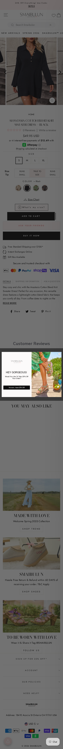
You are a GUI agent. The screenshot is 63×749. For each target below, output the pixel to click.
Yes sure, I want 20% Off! (17, 387)
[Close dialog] (59, 354)
